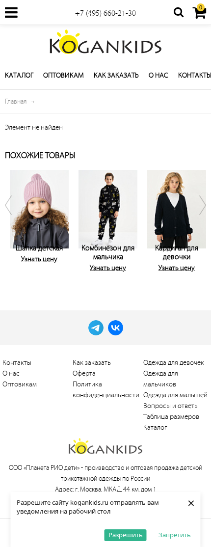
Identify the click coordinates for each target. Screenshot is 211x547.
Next (196, 223)
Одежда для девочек (173, 362)
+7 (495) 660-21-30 (105, 13)
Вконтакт (115, 327)
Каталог (19, 75)
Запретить (174, 534)
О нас (158, 75)
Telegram (96, 327)
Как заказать (116, 75)
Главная (15, 101)
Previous (15, 223)
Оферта (84, 373)
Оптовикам (63, 75)
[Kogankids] (105, 41)
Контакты (16, 362)
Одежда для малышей (175, 395)
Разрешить (125, 534)
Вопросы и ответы (171, 406)
